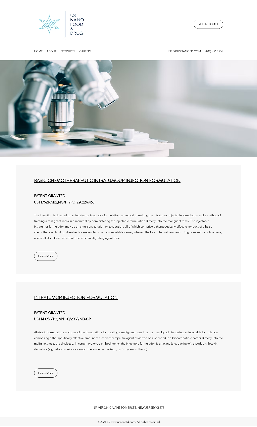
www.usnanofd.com (123, 422)
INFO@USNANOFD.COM (184, 51)
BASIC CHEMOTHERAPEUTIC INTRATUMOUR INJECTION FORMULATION (107, 180)
